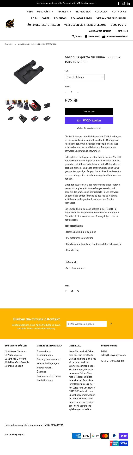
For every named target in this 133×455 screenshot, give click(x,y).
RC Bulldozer (40, 18)
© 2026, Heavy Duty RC (14, 434)
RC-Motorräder (81, 18)
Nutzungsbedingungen (48, 359)
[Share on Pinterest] (78, 291)
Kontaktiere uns (100, 31)
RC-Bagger (83, 11)
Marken (63, 11)
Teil (66, 71)
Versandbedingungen (111, 18)
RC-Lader (101, 11)
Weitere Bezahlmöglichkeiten (89, 128)
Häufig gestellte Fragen (43, 24)
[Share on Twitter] (72, 291)
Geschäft (44, 11)
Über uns (122, 31)
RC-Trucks (119, 11)
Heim (30, 11)
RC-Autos (60, 18)
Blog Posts (118, 24)
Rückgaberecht (44, 367)
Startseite (8, 44)
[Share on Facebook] (67, 291)
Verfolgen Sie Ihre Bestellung (85, 24)
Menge (68, 87)
